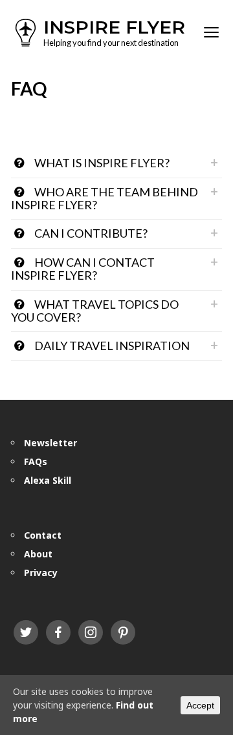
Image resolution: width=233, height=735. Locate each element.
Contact (42, 535)
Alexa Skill (47, 480)
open (211, 32)
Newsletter (50, 443)
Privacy (41, 572)
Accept (200, 705)
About (38, 554)
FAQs (35, 461)
